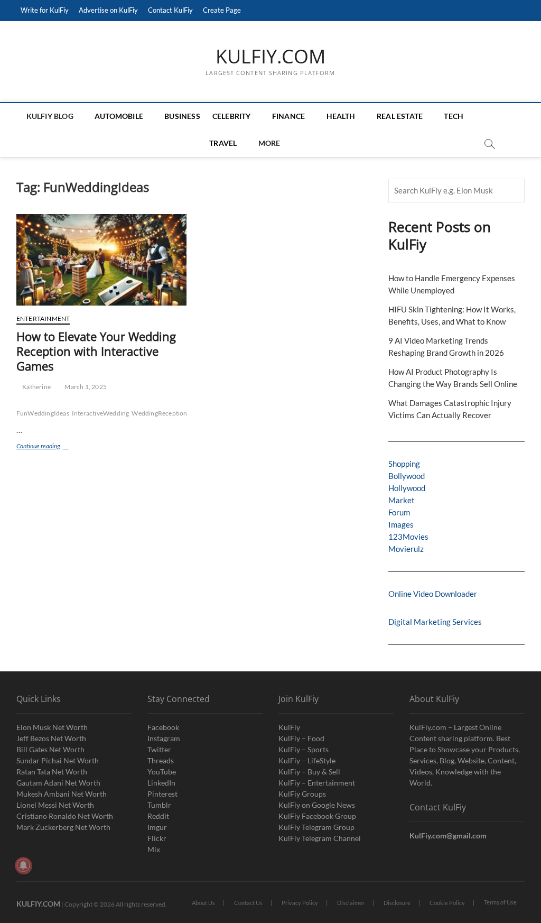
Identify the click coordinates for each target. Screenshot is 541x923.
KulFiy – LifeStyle (306, 760)
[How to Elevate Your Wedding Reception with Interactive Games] (101, 260)
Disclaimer (351, 902)
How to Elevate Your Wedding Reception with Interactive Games (96, 351)
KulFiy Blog (49, 116)
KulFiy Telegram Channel (319, 838)
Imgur (157, 827)
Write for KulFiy (45, 10)
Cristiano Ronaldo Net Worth (64, 815)
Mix (153, 849)
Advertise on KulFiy (108, 10)
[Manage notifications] (23, 865)
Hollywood (406, 488)
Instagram (163, 738)
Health (341, 116)
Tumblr (159, 804)
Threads (160, 760)
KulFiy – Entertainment (316, 782)
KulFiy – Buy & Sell (309, 771)
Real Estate (400, 116)
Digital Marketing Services (435, 621)
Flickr (156, 838)
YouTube (161, 771)
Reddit (158, 815)
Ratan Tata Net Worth (51, 771)
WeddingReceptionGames (169, 413)
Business (182, 116)
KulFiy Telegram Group (316, 827)
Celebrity (231, 116)
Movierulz (406, 548)
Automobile (119, 116)
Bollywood (406, 476)
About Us (203, 902)
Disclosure (397, 902)
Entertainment (43, 318)
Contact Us (248, 902)
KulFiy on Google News (316, 804)
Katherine (36, 387)
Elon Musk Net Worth (52, 727)
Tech (453, 116)
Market (401, 500)
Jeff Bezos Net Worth (51, 738)
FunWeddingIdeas (42, 413)
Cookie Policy (447, 902)
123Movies (408, 536)
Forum (399, 512)
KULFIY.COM (270, 56)
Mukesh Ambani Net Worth (61, 793)
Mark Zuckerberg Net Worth (63, 827)
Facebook (163, 727)
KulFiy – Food (301, 738)
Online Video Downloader (432, 593)
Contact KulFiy (170, 10)
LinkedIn (161, 782)
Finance (288, 116)
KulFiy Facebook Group (317, 815)
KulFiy (289, 727)
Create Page (222, 10)
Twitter (159, 749)
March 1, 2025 (85, 387)
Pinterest (162, 793)
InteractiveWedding (100, 413)
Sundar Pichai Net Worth (57, 760)
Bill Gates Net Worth (50, 749)
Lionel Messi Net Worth (55, 804)
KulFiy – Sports (303, 749)
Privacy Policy (300, 902)
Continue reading (52, 447)
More (269, 143)
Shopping (404, 463)
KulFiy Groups (302, 793)
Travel (223, 143)
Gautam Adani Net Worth (58, 782)
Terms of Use (500, 902)
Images (401, 524)
